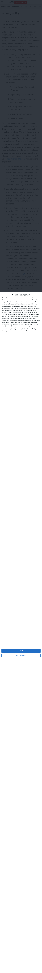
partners (12, 297)
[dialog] (21, 632)
